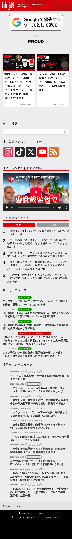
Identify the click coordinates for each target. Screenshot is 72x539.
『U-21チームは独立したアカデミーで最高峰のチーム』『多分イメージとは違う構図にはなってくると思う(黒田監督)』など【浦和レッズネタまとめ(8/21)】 (36, 340)
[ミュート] (59, 207)
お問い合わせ (27, 513)
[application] (36, 192)
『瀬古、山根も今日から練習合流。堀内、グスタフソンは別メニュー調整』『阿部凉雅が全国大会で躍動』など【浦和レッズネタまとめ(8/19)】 (37, 265)
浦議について (44, 513)
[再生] (7, 207)
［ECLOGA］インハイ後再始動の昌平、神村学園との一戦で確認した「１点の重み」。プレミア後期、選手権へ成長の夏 (39, 492)
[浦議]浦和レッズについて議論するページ (23, 6)
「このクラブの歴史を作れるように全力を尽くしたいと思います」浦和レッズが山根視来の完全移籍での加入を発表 (37, 278)
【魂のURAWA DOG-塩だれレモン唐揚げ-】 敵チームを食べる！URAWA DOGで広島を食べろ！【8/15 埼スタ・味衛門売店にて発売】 (39, 476)
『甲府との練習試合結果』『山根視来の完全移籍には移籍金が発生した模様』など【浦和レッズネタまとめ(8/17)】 (37, 243)
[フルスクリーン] (65, 207)
